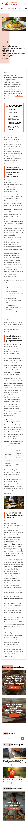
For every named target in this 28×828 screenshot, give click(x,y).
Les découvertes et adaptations (15, 122)
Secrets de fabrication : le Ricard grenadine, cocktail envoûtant (14, 780)
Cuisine (4, 42)
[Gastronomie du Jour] (11, 3)
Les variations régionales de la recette (13, 127)
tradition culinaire (9, 486)
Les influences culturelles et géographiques (13, 118)
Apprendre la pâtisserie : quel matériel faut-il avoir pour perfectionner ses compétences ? (14, 761)
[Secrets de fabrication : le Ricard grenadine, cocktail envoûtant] (14, 772)
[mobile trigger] (3, 3)
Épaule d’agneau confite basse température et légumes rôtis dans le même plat (14, 680)
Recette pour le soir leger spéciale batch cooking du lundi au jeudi (14, 804)
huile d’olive (19, 96)
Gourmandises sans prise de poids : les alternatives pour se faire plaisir (14, 708)
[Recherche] (21, 3)
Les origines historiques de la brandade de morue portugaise (14, 112)
